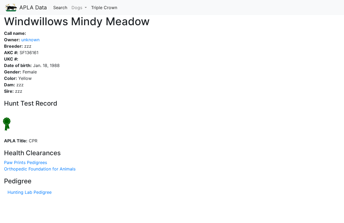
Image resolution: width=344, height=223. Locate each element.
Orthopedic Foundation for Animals (40, 169)
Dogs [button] (77, 7)
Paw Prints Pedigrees (25, 162)
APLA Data (32, 7)
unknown (30, 39)
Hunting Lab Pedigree (30, 192)
